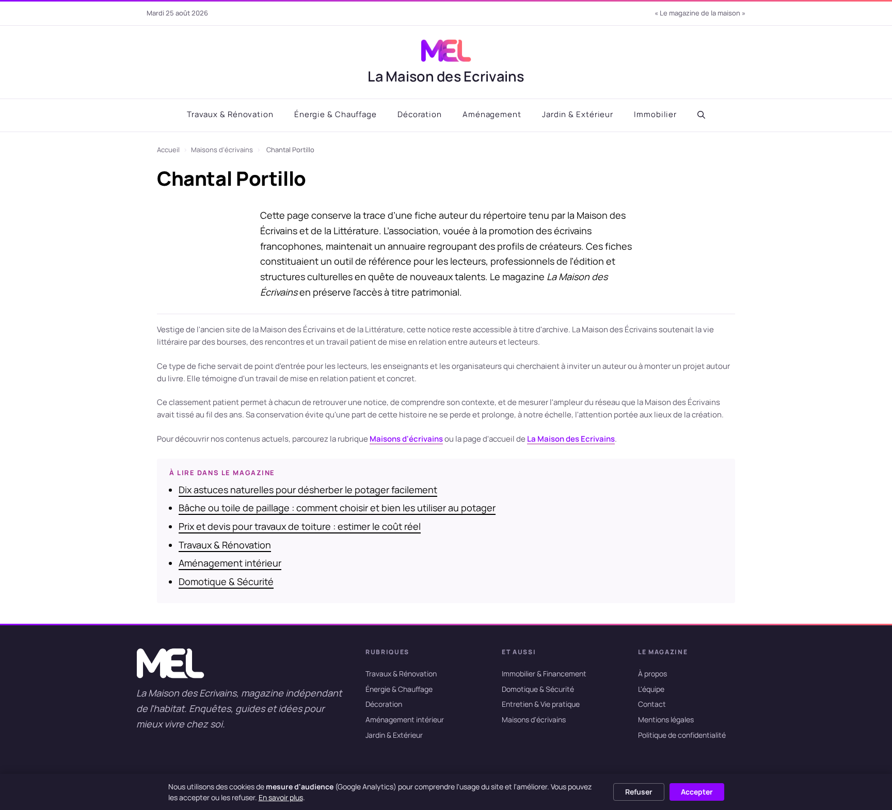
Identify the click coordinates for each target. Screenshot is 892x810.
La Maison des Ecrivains (446, 76)
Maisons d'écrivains (222, 149)
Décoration (419, 114)
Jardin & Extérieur (577, 114)
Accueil (168, 149)
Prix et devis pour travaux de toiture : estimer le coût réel (300, 526)
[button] (701, 115)
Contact (652, 704)
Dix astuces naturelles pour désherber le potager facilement (308, 489)
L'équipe (651, 688)
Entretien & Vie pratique (541, 704)
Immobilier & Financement (544, 673)
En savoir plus (281, 797)
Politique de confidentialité (682, 735)
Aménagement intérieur (230, 563)
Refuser (638, 792)
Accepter (697, 792)
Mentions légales (666, 719)
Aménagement (492, 114)
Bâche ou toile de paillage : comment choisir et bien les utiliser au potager (337, 507)
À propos (652, 673)
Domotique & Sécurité (226, 581)
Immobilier (655, 114)
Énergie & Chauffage (335, 114)
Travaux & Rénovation (230, 114)
